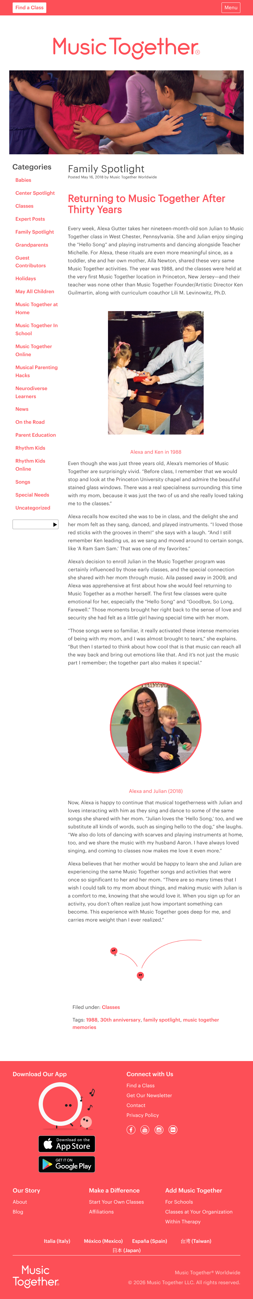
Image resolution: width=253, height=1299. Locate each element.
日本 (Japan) (126, 1250)
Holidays (25, 278)
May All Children (34, 291)
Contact (135, 1105)
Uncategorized (32, 508)
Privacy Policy (142, 1115)
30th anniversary (120, 1020)
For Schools (179, 1202)
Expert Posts (30, 219)
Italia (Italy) (57, 1241)
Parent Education (35, 435)
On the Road (30, 422)
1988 (91, 1020)
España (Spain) (149, 1241)
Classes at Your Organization (199, 1211)
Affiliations (101, 1211)
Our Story (26, 1191)
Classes (24, 206)
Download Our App (40, 1074)
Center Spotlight (35, 193)
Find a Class (29, 7)
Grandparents (31, 245)
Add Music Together (193, 1191)
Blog (18, 1211)
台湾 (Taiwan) (195, 1241)
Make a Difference (114, 1191)
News (21, 409)
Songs (22, 482)
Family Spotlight (34, 232)
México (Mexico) (103, 1241)
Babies (23, 180)
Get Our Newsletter (149, 1095)
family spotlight (161, 1020)
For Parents (31, 22)
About (20, 1202)
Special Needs (32, 495)
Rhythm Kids (30, 448)
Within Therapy (183, 1221)
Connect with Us (149, 1074)
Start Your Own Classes (116, 1202)
